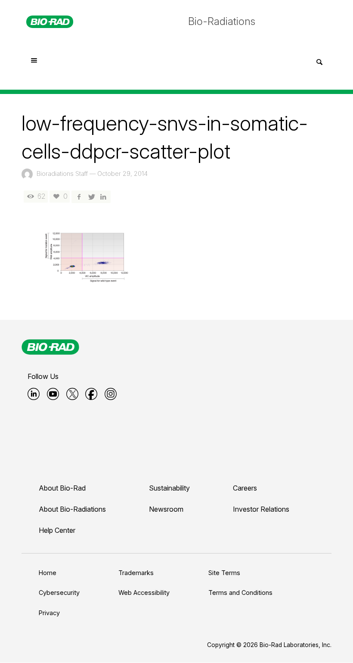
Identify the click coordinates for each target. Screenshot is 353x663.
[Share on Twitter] (91, 196)
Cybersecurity (59, 592)
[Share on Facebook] (79, 196)
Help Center (57, 530)
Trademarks (136, 572)
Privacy (49, 612)
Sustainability (169, 488)
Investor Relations (261, 509)
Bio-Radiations (221, 21)
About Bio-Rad (62, 488)
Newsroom (166, 509)
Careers (245, 488)
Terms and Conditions (240, 592)
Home (47, 572)
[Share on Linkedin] (103, 196)
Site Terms (224, 572)
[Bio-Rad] (50, 347)
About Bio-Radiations (72, 509)
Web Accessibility (144, 592)
